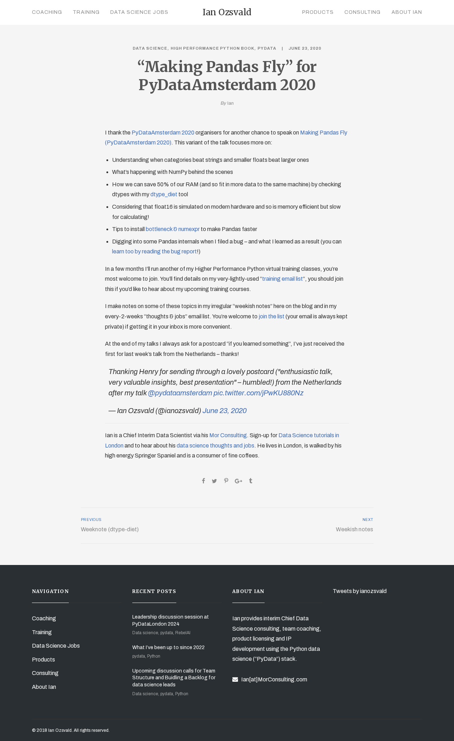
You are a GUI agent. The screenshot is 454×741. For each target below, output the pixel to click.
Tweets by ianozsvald (360, 591)
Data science (150, 48)
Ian (230, 103)
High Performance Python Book (213, 48)
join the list (271, 316)
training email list (282, 279)
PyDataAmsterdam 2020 (163, 133)
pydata (267, 48)
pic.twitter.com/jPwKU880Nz (259, 393)
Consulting (362, 12)
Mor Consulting (228, 435)
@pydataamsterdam (180, 393)
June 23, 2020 (225, 411)
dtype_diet (163, 194)
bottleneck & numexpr (173, 229)
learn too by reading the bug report (154, 251)
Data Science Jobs (139, 12)
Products (318, 12)
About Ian (407, 12)
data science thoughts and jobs (215, 446)
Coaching (47, 12)
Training (86, 12)
